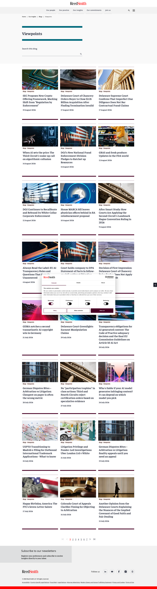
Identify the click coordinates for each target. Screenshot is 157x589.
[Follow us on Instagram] (125, 571)
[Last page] (94, 539)
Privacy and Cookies (119, 582)
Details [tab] (79, 282)
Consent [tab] (54, 283)
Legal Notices (62, 582)
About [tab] (103, 282)
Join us (108, 10)
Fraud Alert (53, 582)
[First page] (62, 539)
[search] (81, 54)
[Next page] (90, 539)
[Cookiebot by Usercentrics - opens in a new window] (106, 277)
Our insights (78, 10)
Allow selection (78, 310)
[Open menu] (134, 10)
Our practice (64, 10)
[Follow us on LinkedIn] (105, 571)
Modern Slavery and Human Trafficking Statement (96, 582)
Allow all (102, 310)
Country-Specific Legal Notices (40, 582)
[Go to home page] (78, 3)
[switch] (69, 303)
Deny (54, 310)
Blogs (40, 17)
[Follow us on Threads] (132, 571)
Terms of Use (130, 582)
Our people (50, 10)
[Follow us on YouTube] (112, 571)
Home (24, 17)
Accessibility (26, 582)
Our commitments (94, 10)
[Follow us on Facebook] (119, 571)
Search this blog (29, 48)
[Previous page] (67, 539)
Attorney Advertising (73, 582)
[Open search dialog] (129, 10)
